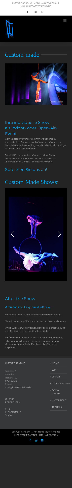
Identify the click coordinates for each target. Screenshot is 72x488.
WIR (54, 370)
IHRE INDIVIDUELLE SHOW (13, 412)
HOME (55, 363)
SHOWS (56, 376)
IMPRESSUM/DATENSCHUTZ (28, 435)
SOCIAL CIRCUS (56, 392)
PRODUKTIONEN (58, 383)
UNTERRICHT (58, 400)
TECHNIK (57, 407)
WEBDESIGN (51, 435)
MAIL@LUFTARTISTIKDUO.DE (36, 6)
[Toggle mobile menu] (65, 21)
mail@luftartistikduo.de (18, 387)
